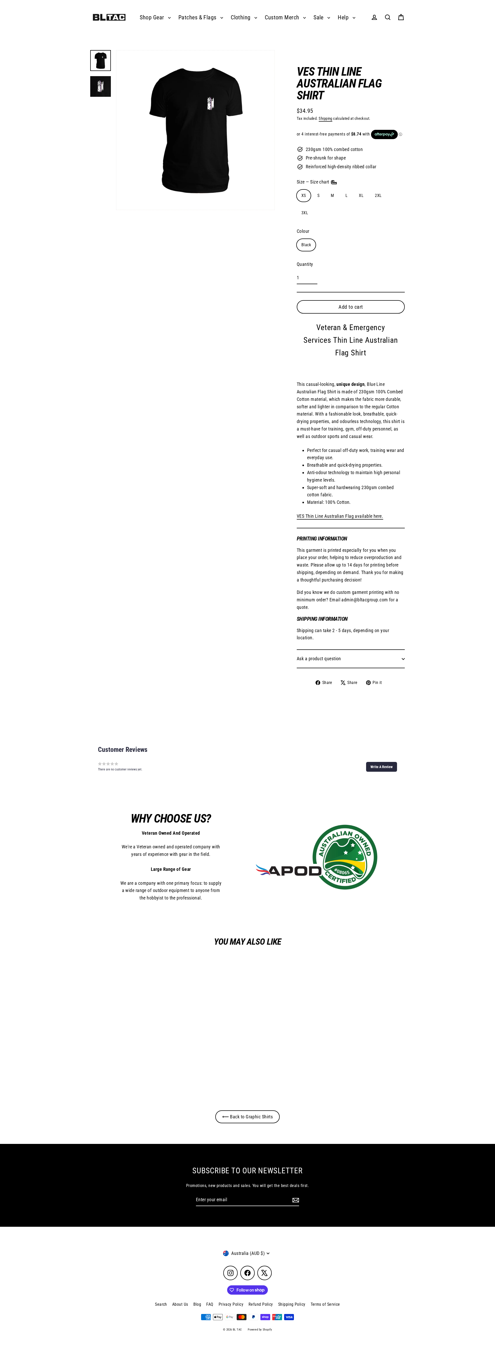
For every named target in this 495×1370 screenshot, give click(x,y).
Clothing (241, 17)
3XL (304, 212)
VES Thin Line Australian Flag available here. (340, 516)
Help (344, 17)
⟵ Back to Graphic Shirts (247, 1116)
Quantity (305, 264)
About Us (180, 1304)
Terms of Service (325, 1304)
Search (161, 1304)
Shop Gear (153, 17)
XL (361, 195)
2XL (378, 195)
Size (313, 182)
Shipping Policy (292, 1304)
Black (306, 244)
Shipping (325, 118)
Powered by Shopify (260, 1329)
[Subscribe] (295, 1200)
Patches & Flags (198, 17)
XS (303, 195)
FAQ (209, 1304)
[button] (381, 767)
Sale (319, 17)
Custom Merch (283, 17)
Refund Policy (261, 1304)
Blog (197, 1304)
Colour (303, 231)
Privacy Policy (231, 1304)
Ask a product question (319, 658)
